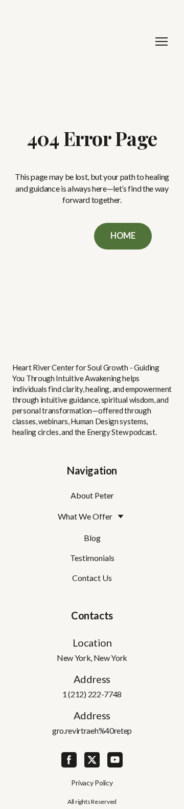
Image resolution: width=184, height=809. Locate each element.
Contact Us (92, 578)
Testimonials (92, 558)
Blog (92, 538)
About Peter (92, 495)
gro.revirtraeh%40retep (92, 730)
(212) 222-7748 (95, 694)
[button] (123, 236)
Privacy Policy (91, 782)
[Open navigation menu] (161, 41)
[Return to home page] (81, 41)
